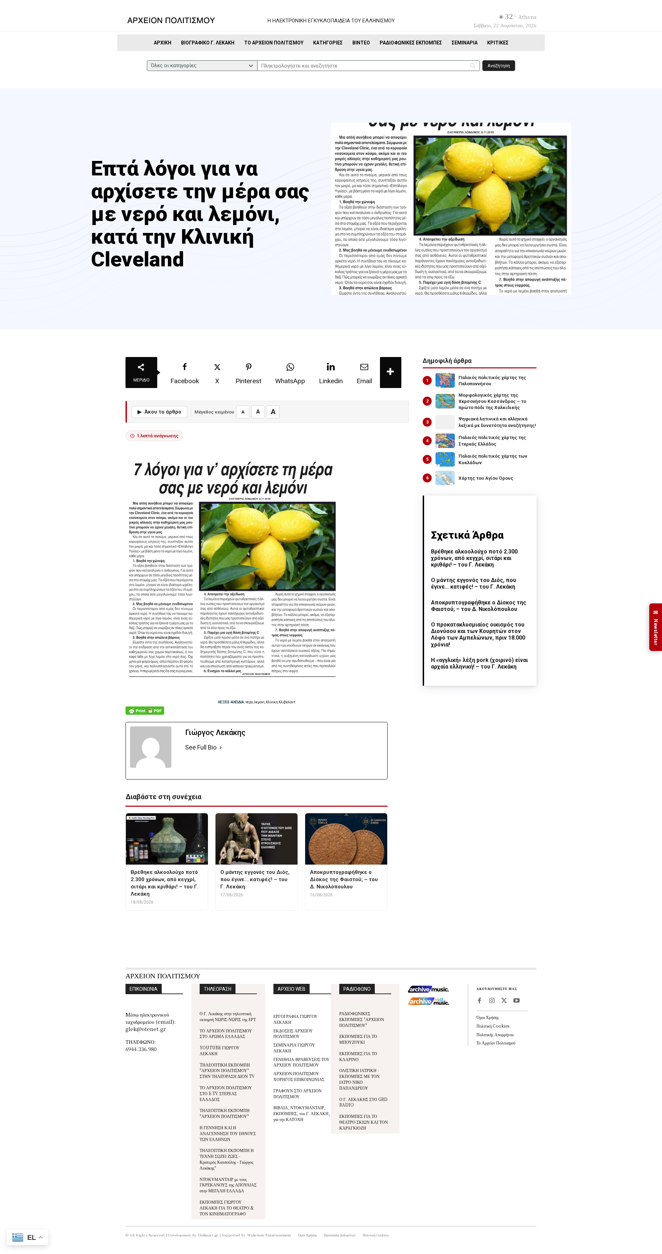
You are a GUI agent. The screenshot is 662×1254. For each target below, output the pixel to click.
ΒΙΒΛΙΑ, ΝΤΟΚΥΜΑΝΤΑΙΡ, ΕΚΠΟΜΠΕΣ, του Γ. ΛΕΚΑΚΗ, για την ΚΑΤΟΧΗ (301, 1113)
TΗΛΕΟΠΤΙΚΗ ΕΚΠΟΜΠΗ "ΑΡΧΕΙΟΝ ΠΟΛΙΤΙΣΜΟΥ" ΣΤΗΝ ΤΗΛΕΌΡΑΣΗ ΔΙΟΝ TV (227, 1070)
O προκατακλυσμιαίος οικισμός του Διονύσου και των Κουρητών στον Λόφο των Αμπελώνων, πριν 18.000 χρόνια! (478, 634)
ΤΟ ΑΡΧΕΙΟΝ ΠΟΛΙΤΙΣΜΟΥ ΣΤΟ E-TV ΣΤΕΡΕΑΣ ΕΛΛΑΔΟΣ (226, 1093)
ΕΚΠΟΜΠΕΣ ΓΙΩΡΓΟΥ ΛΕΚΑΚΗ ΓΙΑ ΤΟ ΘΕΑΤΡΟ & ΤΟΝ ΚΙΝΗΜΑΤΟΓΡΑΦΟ (227, 1207)
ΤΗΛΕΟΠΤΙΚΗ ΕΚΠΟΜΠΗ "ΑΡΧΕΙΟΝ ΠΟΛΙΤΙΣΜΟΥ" (225, 1113)
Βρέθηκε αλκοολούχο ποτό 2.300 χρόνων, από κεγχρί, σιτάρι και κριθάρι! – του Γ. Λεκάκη (474, 558)
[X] (504, 1001)
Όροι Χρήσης (488, 1017)
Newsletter (656, 627)
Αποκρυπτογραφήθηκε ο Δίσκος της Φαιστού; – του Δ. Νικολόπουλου (478, 605)
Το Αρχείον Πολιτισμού (496, 1043)
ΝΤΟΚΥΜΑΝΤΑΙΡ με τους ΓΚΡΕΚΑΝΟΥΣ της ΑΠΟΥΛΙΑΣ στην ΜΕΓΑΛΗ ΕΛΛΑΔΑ (228, 1185)
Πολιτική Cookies (493, 1026)
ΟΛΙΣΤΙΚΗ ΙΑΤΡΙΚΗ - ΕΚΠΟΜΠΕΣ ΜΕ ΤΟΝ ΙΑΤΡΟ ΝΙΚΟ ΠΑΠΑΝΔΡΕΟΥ (359, 1078)
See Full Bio (201, 747)
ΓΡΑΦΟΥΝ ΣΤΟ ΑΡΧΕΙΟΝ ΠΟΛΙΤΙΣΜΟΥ (297, 1093)
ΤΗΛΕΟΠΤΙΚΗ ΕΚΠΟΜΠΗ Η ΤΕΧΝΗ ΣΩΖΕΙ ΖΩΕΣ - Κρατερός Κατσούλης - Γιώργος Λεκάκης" (227, 1158)
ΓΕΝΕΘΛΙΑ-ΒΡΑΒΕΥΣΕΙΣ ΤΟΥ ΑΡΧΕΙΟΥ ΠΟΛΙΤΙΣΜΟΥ (301, 1062)
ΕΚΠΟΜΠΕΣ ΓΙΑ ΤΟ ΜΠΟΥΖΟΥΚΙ (358, 1039)
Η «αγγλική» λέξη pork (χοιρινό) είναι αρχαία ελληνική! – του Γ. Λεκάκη (479, 663)
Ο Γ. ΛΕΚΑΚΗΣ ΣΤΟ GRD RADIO (363, 1102)
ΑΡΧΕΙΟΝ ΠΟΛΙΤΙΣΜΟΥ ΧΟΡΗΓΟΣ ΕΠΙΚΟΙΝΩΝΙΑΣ (298, 1076)
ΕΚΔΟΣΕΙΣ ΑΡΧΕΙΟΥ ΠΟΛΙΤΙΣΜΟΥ (293, 1033)
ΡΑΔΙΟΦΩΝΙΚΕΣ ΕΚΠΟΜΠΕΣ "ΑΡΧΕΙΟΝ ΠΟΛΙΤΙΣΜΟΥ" (361, 1019)
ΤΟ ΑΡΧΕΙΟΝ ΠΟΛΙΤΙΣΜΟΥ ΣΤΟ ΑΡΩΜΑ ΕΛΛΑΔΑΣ (226, 1033)
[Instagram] (491, 1001)
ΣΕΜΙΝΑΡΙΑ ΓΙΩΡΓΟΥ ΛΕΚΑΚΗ (294, 1047)
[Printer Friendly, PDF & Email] (145, 714)
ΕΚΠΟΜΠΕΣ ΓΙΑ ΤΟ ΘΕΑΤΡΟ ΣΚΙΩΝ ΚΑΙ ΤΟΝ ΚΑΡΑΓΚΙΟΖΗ (363, 1122)
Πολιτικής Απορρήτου (495, 1034)
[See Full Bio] (221, 748)
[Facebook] (479, 1001)
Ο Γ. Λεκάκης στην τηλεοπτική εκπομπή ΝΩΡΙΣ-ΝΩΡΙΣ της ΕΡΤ (228, 1016)
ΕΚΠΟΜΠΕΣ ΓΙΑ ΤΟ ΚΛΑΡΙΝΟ (358, 1056)
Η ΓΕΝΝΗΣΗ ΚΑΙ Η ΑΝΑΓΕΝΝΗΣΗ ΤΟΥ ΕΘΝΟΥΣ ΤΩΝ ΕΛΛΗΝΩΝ (228, 1133)
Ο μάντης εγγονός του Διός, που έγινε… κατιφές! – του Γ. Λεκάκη (473, 583)
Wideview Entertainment (269, 1234)
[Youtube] (516, 1001)
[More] (390, 372)
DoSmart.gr (208, 1234)
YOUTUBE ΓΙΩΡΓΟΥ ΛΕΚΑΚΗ (220, 1050)
